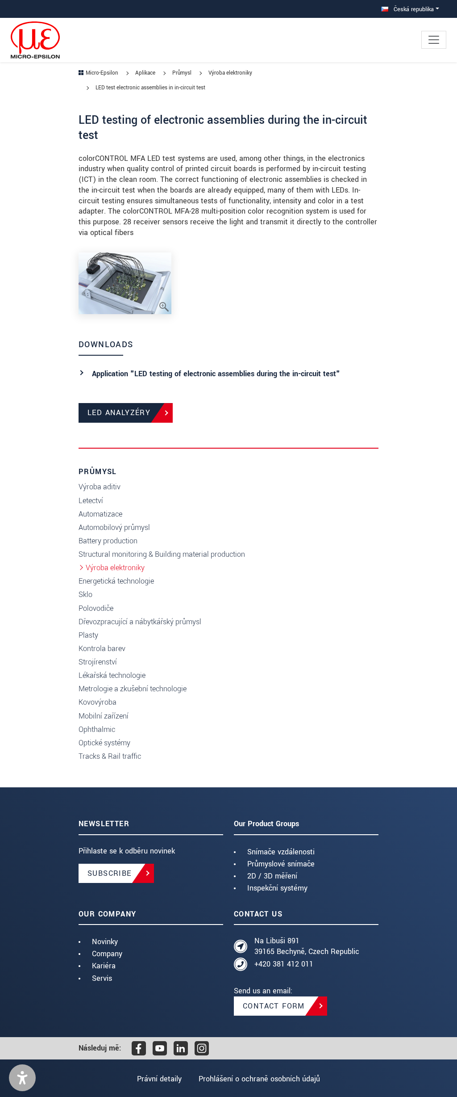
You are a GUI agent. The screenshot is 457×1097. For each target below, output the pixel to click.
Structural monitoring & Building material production (162, 554)
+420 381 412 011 (283, 964)
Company (107, 953)
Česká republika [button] (413, 9)
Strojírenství (98, 662)
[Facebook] (139, 1048)
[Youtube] (160, 1048)
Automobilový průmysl (114, 527)
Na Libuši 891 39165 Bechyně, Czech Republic (306, 946)
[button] (22, 1077)
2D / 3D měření (272, 876)
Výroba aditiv (99, 487)
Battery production (108, 541)
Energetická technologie (116, 581)
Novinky (105, 941)
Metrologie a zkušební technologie (133, 689)
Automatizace (100, 514)
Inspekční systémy (277, 888)
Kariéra (104, 966)
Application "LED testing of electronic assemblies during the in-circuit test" (216, 374)
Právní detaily (159, 1079)
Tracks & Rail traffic (110, 756)
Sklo (85, 594)
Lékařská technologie (112, 675)
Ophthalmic (97, 729)
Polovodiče (96, 608)
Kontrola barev (102, 648)
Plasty (88, 635)
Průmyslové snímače (281, 864)
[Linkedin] (181, 1048)
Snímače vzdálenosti (281, 852)
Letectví (91, 501)
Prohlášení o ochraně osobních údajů (259, 1079)
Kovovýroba (97, 702)
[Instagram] (202, 1048)
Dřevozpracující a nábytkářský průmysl (140, 622)
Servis (102, 978)
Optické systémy (104, 743)
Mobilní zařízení (104, 716)
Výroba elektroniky (115, 568)
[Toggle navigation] (433, 40)
